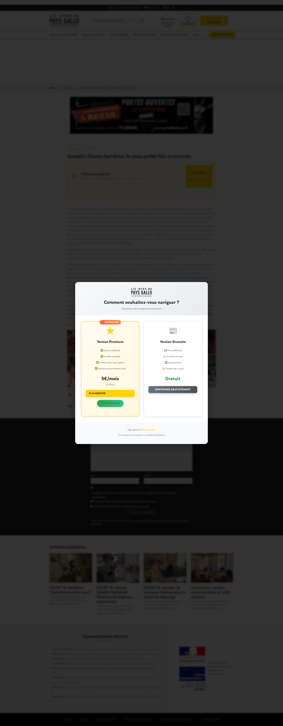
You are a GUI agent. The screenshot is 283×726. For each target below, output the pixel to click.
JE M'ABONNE (97, 393)
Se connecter (148, 430)
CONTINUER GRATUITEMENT (173, 389)
